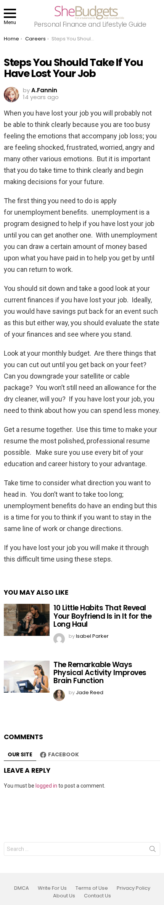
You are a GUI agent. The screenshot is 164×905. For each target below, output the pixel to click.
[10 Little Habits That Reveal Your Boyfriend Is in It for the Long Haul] (27, 620)
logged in (46, 786)
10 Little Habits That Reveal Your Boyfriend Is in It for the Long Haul (102, 616)
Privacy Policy (133, 888)
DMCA (21, 888)
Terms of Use (92, 888)
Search (152, 850)
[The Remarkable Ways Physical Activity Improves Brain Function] (27, 677)
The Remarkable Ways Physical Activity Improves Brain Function (99, 672)
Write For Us (52, 888)
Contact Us (97, 896)
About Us (64, 896)
